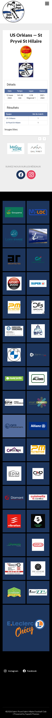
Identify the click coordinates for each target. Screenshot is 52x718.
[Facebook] (21, 175)
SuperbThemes (32, 714)
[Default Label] (31, 175)
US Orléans (10, 118)
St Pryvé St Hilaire (13, 123)
